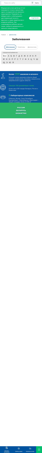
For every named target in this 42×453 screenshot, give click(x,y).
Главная (3, 34)
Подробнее (35, 18)
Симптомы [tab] (21, 47)
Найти (37, 3)
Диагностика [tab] (32, 47)
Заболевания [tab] (10, 47)
